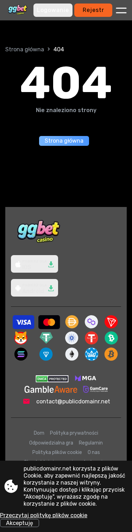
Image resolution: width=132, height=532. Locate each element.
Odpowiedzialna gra (51, 443)
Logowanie (53, 10)
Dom (39, 433)
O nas (94, 452)
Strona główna (24, 49)
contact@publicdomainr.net (73, 401)
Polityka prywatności (74, 433)
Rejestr (93, 10)
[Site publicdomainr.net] (17, 10)
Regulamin (91, 443)
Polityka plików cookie (57, 452)
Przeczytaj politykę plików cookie (43, 515)
